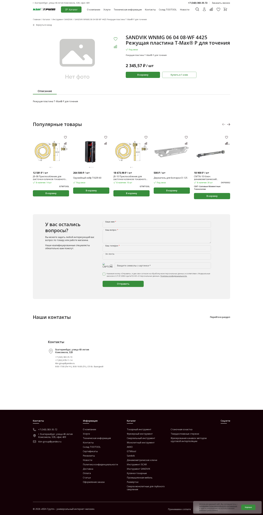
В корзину (142, 74)
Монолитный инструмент (141, 442)
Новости (184, 9)
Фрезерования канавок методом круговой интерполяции (189, 440)
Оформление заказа (94, 481)
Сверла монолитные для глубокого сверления (146, 488)
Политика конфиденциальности (100, 464)
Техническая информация (128, 9)
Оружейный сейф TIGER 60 (87, 177)
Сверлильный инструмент (141, 438)
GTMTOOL (64, 186)
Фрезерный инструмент (140, 433)
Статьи (87, 477)
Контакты (150, 9)
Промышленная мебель (139, 477)
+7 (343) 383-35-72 (197, 2)
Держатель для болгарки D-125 (170, 177)
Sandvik (131, 455)
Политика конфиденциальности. (173, 276)
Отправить (123, 283)
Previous (223, 124)
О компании (93, 9)
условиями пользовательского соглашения (218, 506)
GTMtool (131, 451)
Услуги (106, 9)
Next (228, 124)
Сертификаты (90, 451)
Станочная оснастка (181, 429)
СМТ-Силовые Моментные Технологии (207, 187)
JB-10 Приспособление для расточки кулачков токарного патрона (129, 178)
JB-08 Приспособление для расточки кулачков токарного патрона (49, 178)
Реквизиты (89, 455)
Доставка (88, 468)
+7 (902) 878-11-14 (63, 360)
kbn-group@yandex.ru (65, 363)
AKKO (130, 446)
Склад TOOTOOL (168, 9)
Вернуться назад (44, 25)
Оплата (87, 473)
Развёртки (132, 481)
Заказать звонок (221, 2)
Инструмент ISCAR (137, 464)
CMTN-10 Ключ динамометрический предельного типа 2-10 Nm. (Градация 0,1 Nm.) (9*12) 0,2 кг (210, 178)
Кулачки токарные (137, 473)
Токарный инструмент (139, 429)
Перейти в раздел (220, 317)
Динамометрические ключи (142, 460)
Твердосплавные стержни (185, 433)
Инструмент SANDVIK (138, 468)
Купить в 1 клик (179, 74)
